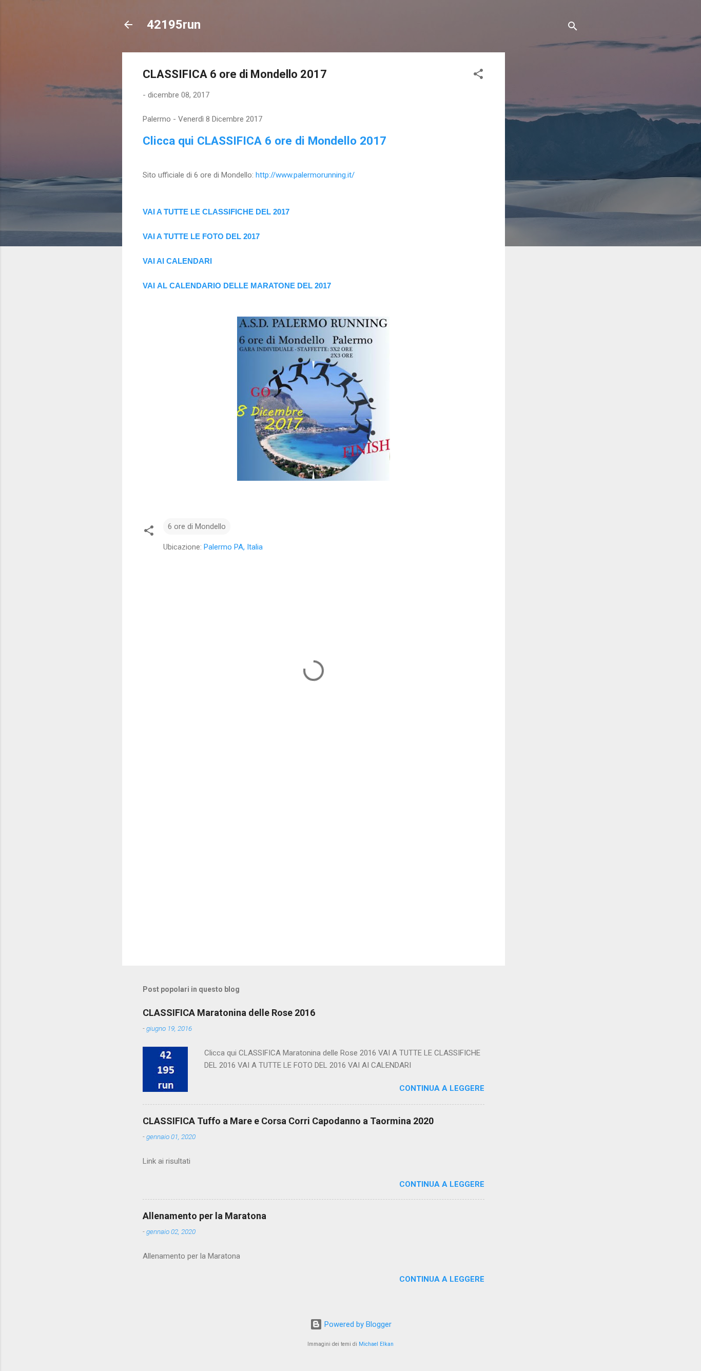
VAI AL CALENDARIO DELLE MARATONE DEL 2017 (237, 285)
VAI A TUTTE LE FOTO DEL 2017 (201, 236)
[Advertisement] (546, 206)
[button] (478, 76)
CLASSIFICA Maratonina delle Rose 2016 (229, 1012)
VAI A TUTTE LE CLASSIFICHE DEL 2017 (216, 211)
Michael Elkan (376, 1344)
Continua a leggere (441, 1088)
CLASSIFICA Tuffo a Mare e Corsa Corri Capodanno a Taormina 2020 (288, 1120)
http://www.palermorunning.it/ (305, 175)
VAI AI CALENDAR (176, 261)
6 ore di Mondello (197, 526)
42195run (174, 24)
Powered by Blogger (357, 1324)
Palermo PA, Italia (233, 547)
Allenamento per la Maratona (204, 1215)
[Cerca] (573, 28)
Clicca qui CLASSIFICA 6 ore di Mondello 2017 (264, 140)
